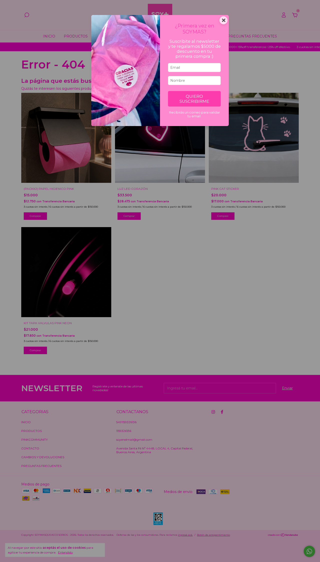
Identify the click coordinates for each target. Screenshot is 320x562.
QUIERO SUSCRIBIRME (194, 99)
